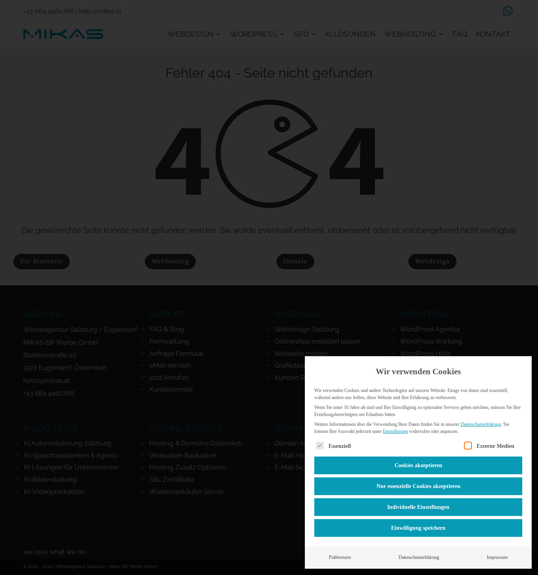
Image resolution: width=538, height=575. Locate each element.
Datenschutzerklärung (480, 424)
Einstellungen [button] (395, 431)
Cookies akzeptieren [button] (418, 465)
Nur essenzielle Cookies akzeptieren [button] (418, 486)
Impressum (497, 557)
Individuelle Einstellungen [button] (418, 507)
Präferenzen (340, 557)
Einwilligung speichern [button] (418, 528)
